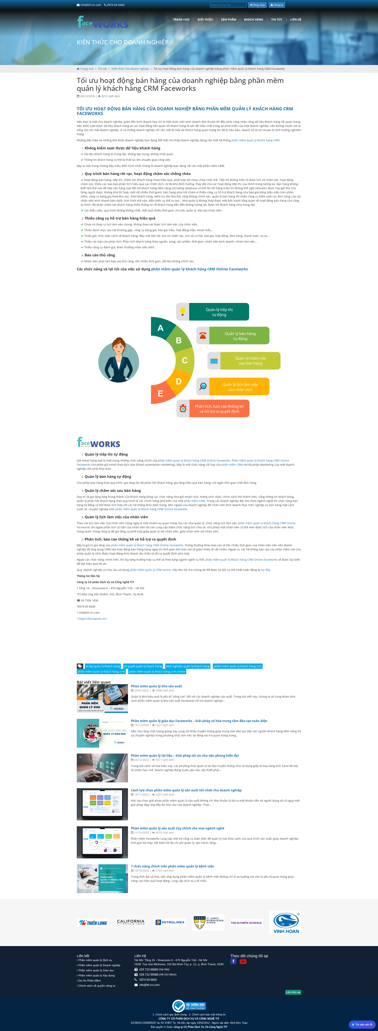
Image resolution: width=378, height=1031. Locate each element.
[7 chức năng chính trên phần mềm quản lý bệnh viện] (102, 878)
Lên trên (291, 992)
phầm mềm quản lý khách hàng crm (238, 666)
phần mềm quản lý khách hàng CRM (256, 140)
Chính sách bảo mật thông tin (209, 1014)
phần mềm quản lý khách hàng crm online (157, 671)
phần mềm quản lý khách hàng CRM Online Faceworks (199, 269)
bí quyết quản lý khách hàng (143, 666)
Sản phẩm (228, 19)
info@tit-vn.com (90, 5)
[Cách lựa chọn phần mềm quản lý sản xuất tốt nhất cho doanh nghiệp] (102, 804)
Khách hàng (253, 19)
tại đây (265, 570)
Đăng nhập (258, 5)
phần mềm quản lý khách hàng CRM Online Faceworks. (151, 509)
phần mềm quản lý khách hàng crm (101, 671)
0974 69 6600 (115, 5)
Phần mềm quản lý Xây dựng (97, 975)
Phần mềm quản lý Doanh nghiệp (99, 965)
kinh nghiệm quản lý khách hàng (187, 666)
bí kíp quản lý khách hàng (103, 666)
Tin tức (276, 19)
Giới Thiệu (205, 19)
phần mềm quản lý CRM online (150, 570)
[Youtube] (243, 961)
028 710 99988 (148, 974)
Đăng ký (278, 5)
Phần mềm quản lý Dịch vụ (95, 960)
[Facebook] (233, 961)
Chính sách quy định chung (171, 1014)
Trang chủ (181, 19)
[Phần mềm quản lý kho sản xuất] (102, 698)
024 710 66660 (148, 969)
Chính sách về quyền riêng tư (97, 985)
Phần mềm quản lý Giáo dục (96, 970)
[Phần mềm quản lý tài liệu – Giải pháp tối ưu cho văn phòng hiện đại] (102, 768)
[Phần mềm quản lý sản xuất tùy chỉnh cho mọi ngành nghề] (102, 842)
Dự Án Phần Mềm (90, 980)
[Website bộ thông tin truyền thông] (189, 1005)
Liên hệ (295, 19)
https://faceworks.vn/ (93, 619)
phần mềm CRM (232, 464)
